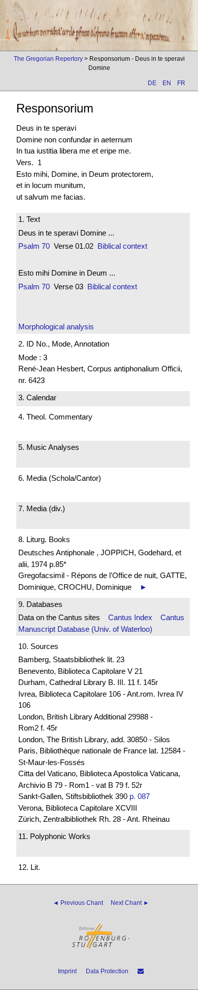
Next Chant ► (130, 902)
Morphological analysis (56, 326)
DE (152, 83)
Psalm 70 (34, 246)
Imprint (67, 971)
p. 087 (139, 796)
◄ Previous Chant (78, 902)
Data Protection (107, 971)
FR (181, 83)
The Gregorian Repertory (48, 58)
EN (166, 83)
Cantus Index (130, 617)
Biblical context (122, 246)
